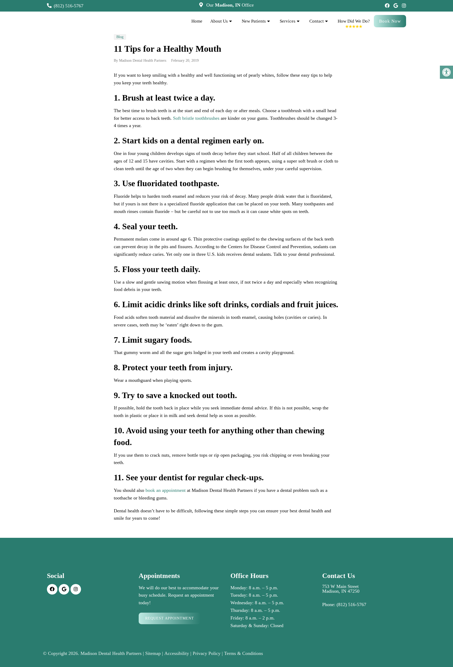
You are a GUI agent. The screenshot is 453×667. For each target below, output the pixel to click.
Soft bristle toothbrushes (196, 118)
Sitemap (153, 653)
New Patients (254, 21)
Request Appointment (169, 618)
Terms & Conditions (243, 653)
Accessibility (176, 653)
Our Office (229, 5)
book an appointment (165, 490)
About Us (219, 21)
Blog (119, 37)
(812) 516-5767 (68, 5)
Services (287, 21)
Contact (316, 21)
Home (196, 21)
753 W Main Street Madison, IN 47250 (340, 588)
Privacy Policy (206, 653)
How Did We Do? (354, 21)
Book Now (390, 21)
